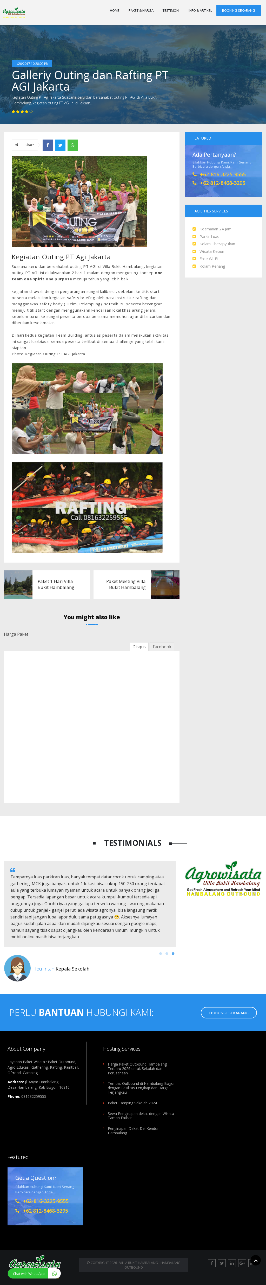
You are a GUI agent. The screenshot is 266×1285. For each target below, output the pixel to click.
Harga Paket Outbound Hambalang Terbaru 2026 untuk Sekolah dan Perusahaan (137, 1068)
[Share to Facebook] (48, 145)
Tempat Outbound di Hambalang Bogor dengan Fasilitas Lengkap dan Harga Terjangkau (141, 1088)
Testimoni (171, 10)
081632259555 (33, 1096)
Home (114, 10)
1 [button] (160, 953)
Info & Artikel (200, 10)
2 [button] (166, 953)
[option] (90, 921)
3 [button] (173, 953)
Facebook (162, 647)
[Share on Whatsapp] (73, 145)
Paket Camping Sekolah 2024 (132, 1102)
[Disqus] (91, 726)
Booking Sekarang (238, 10)
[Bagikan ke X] (60, 145)
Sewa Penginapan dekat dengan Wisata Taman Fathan (141, 1115)
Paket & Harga (141, 10)
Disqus (139, 647)
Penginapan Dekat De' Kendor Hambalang (133, 1130)
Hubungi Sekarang (229, 1012)
